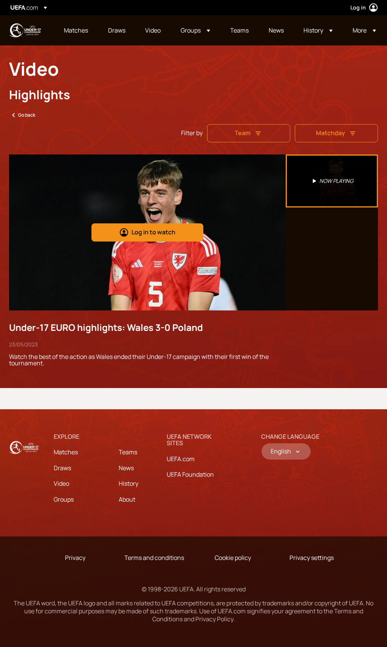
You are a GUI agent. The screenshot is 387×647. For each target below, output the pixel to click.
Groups (64, 499)
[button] (195, 30)
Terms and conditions (154, 557)
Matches (66, 452)
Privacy (75, 557)
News (126, 468)
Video (61, 483)
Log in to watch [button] (153, 232)
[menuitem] (76, 30)
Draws (62, 468)
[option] (332, 180)
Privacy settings (311, 557)
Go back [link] (26, 115)
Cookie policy (233, 557)
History (128, 483)
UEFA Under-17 (25, 30)
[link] (76, 30)
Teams (128, 452)
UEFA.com (181, 459)
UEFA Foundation (190, 474)
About (127, 499)
